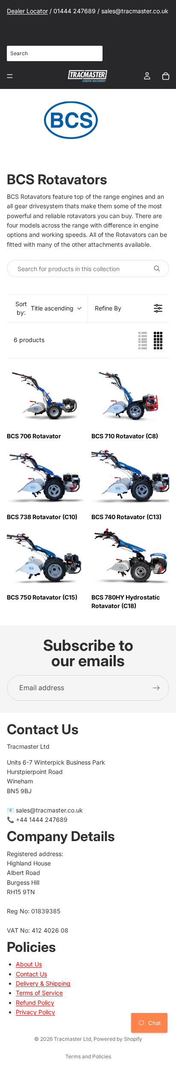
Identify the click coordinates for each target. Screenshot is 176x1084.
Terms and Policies (88, 1056)
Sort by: (44, 308)
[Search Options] (160, 268)
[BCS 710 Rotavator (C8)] (130, 396)
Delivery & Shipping (43, 983)
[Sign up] (156, 688)
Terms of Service (39, 992)
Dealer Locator (27, 11)
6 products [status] (29, 339)
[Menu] (10, 76)
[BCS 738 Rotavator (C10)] (46, 476)
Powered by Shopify (118, 1039)
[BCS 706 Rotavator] (46, 396)
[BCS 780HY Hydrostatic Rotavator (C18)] (130, 557)
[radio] (142, 340)
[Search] (91, 53)
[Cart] (165, 76)
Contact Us (31, 974)
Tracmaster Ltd (72, 1039)
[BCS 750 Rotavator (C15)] (46, 557)
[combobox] (55, 53)
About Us (29, 964)
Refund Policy (35, 1002)
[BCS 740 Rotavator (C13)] (130, 476)
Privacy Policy (35, 1012)
